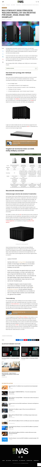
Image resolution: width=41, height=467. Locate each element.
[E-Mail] (3, 62)
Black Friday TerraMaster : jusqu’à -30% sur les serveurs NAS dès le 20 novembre (22, 410)
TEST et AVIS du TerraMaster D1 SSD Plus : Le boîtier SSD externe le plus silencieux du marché (22, 433)
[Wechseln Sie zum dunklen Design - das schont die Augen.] (36, 1)
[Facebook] (3, 51)
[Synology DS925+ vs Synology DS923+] (30, 352)
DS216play (17, 99)
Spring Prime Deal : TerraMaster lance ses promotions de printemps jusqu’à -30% (23, 387)
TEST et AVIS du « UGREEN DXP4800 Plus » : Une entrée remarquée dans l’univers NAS (22, 392)
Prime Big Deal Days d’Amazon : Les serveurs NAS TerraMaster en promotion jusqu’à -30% (23, 427)
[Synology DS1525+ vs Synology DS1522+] (11, 352)
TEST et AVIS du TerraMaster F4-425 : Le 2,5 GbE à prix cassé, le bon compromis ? (24, 421)
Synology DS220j (22, 262)
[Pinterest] (3, 59)
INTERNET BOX (29, 460)
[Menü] (3, 2)
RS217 (28, 126)
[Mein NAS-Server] (20, 1)
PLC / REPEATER (22, 460)
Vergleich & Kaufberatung (7, 335)
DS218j (20, 317)
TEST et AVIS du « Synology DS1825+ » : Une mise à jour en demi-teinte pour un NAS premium (24, 398)
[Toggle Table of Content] (35, 68)
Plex (20, 214)
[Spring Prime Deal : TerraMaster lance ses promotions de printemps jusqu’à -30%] (5, 387)
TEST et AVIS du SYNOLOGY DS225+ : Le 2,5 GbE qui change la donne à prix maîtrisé (23, 415)
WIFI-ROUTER (15, 460)
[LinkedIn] (3, 57)
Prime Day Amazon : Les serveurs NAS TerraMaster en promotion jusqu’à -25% (24, 438)
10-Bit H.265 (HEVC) (15, 303)
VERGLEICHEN (4, 7)
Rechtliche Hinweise (24, 463)
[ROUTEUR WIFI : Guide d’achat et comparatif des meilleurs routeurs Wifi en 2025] (11, 367)
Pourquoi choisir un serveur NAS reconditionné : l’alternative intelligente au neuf (24, 404)
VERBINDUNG (36, 460)
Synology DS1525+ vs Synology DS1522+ (10, 358)
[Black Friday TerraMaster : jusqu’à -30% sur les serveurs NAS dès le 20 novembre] (5, 411)
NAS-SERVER (8, 460)
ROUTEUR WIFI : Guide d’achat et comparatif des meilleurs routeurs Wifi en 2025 (10, 374)
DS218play (25, 317)
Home (3, 460)
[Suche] (38, 2)
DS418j (32, 100)
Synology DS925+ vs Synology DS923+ (29, 358)
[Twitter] (3, 54)
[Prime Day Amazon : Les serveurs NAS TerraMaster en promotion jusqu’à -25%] (5, 440)
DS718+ (17, 325)
